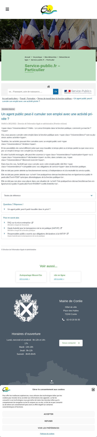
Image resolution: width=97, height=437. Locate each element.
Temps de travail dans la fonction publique (54, 98)
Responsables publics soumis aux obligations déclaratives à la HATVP (37, 234)
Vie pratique (37, 57)
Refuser (49, 421)
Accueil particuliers (10, 98)
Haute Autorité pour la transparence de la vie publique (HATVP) (34, 228)
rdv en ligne (59, 275)
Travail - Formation (28, 98)
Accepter (48, 414)
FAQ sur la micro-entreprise (19, 223)
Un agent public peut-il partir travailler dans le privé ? (29, 209)
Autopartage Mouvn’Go (31, 275)
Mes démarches (50, 57)
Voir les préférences (48, 428)
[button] (93, 389)
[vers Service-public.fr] (78, 92)
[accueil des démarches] (48, 86)
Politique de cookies (47, 434)
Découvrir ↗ (25, 279)
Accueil (27, 57)
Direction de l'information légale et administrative (19, 250)
